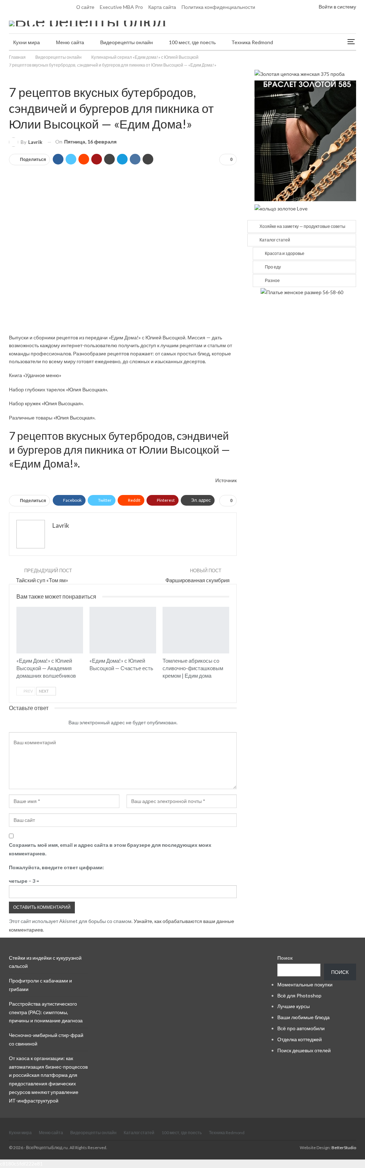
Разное (272, 280)
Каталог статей (274, 240)
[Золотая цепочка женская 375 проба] (300, 73)
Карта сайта (162, 7)
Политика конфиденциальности (218, 7)
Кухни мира (26, 42)
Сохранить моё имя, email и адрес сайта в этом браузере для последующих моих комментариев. (110, 849)
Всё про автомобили (301, 1028)
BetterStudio (343, 1147)
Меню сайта (70, 42)
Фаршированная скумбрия (197, 580)
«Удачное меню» (42, 375)
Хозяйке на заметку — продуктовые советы (302, 226)
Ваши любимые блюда (303, 1017)
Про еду (273, 267)
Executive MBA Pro (121, 7)
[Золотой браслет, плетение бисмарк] (305, 140)
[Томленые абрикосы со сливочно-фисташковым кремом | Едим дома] (196, 630)
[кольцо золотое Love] (281, 208)
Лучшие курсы (293, 1006)
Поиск (285, 958)
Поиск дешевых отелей (304, 1050)
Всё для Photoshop (299, 995)
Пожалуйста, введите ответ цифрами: (56, 867)
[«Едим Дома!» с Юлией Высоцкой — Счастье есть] (122, 630)
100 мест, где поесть (192, 42)
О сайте (85, 7)
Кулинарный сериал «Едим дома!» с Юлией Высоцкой (11, 77)
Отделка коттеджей (299, 1039)
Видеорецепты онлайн (126, 42)
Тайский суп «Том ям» (42, 580)
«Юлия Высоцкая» (86, 389)
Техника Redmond (252, 42)
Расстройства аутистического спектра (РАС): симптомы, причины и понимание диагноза (46, 1012)
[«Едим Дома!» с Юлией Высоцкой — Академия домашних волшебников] (49, 630)
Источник (226, 480)
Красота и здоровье (284, 253)
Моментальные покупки (305, 984)
